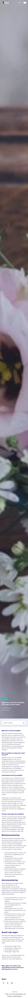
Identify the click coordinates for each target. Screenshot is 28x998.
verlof (8, 735)
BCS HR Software (8, 708)
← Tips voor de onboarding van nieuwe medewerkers (14, 995)
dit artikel (14, 969)
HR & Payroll (5, 699)
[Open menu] (24, 3)
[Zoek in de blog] (24, 723)
